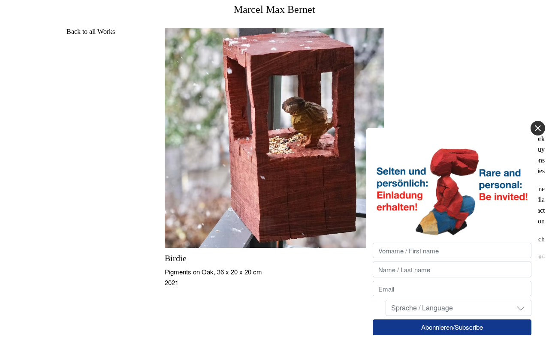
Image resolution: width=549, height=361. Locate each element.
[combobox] (458, 308)
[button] (521, 308)
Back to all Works (90, 31)
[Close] (538, 128)
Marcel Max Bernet (274, 9)
